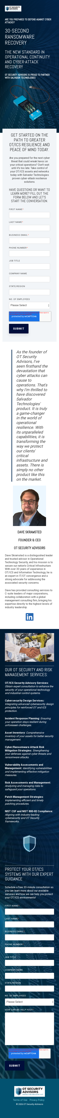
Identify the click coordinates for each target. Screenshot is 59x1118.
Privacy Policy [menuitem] (37, 1100)
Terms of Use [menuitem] (20, 1100)
